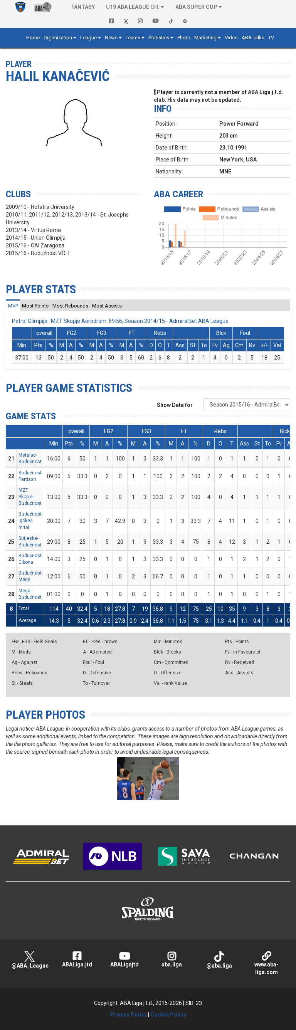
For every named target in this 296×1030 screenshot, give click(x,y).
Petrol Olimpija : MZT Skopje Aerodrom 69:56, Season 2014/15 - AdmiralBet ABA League (120, 321)
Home (33, 37)
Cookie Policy (168, 1015)
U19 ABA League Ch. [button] (133, 7)
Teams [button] (133, 37)
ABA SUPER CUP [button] (196, 7)
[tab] (13, 305)
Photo (183, 37)
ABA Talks (253, 37)
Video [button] (231, 37)
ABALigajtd (124, 964)
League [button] (88, 37)
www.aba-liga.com (266, 968)
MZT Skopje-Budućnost (30, 496)
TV (271, 37)
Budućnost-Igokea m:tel (30, 520)
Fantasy (83, 7)
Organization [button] (58, 37)
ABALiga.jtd (77, 964)
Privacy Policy (128, 1015)
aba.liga (171, 964)
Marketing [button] (205, 37)
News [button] (111, 37)
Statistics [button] (158, 37)
